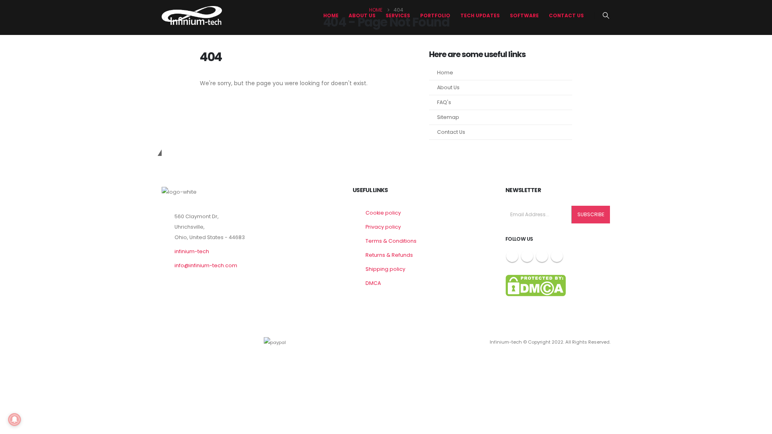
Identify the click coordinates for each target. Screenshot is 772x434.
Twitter (527, 256)
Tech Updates (480, 15)
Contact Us (566, 15)
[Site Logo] (192, 15)
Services (398, 15)
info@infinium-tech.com (206, 265)
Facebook (512, 256)
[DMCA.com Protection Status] (535, 285)
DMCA (373, 283)
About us (362, 15)
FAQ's (444, 102)
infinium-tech (192, 251)
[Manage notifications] (14, 419)
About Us (448, 87)
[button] (606, 15)
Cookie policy (383, 212)
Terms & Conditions (391, 240)
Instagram (542, 256)
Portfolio (435, 15)
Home (331, 15)
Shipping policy (385, 269)
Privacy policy (383, 226)
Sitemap (448, 117)
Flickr (557, 256)
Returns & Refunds (389, 255)
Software (524, 15)
